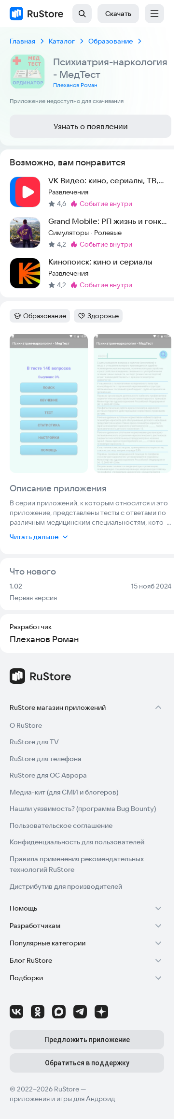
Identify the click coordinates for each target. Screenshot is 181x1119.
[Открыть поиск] (82, 13)
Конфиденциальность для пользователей (77, 842)
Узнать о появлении (91, 126)
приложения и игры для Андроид (62, 1098)
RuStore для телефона (46, 758)
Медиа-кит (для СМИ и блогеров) (64, 792)
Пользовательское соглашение (61, 825)
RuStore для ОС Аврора (48, 775)
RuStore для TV (34, 741)
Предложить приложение (87, 1040)
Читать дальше (34, 536)
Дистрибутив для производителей (66, 886)
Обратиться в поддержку (87, 1063)
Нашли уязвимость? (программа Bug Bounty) (83, 808)
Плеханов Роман (75, 84)
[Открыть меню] (154, 13)
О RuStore (26, 725)
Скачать (118, 13)
